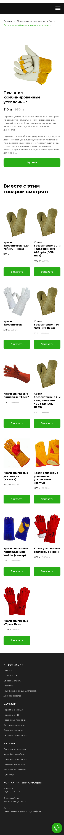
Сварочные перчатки (15, 749)
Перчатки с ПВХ (12, 715)
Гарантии (9, 685)
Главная (8, 21)
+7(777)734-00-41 (12, 791)
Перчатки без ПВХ (13, 709)
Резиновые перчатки (15, 719)
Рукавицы (9, 774)
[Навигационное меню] (57, 8)
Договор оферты (12, 695)
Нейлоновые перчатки (15, 759)
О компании (10, 675)
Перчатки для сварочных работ (35, 21)
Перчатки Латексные (14, 764)
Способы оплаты (12, 680)
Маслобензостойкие (14, 754)
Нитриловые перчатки (15, 735)
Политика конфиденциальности (20, 690)
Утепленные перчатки (15, 769)
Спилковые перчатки (15, 725)
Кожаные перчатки (13, 730)
